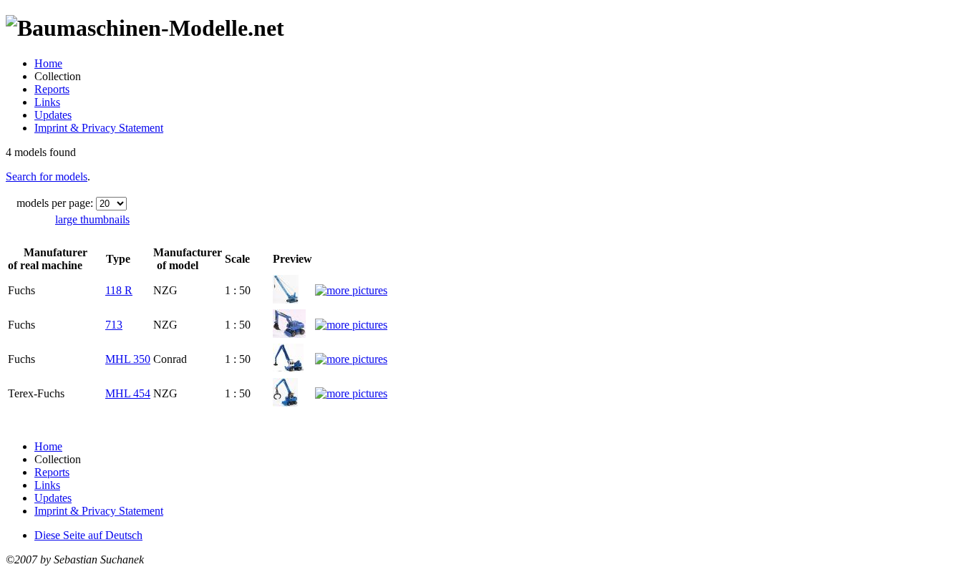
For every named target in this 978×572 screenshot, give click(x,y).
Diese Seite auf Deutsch (88, 535)
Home (48, 63)
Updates (53, 115)
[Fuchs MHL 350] (288, 368)
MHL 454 (127, 393)
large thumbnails (92, 219)
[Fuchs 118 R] (286, 300)
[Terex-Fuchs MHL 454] (285, 403)
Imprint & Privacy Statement (98, 128)
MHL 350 (127, 359)
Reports (51, 89)
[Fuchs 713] (289, 334)
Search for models (46, 176)
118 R (118, 290)
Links (47, 102)
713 (113, 325)
